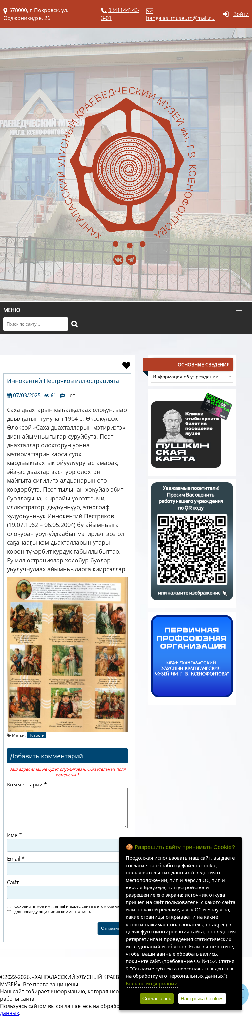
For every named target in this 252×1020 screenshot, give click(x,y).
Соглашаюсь (156, 998)
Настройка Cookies (202, 998)
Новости (36, 735)
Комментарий (27, 784)
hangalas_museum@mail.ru (180, 18)
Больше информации (152, 983)
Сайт (13, 882)
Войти (241, 14)
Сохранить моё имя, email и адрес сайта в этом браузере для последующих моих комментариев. (69, 908)
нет (70, 395)
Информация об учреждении (186, 377)
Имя (14, 835)
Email (16, 858)
